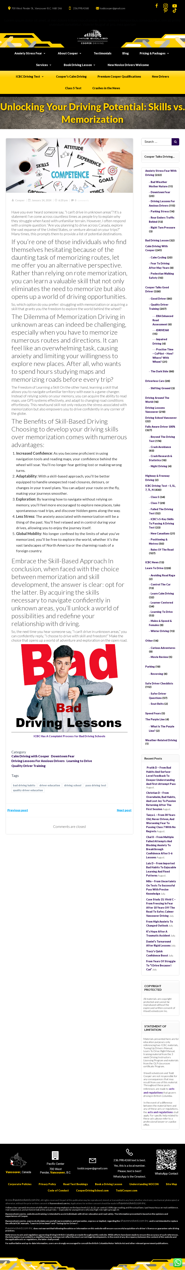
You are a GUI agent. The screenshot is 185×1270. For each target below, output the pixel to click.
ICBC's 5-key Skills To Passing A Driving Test (161, 523)
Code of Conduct (58, 1190)
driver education (49, 785)
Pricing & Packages (152, 53)
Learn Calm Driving (162, 593)
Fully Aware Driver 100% (160, 426)
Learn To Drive (154, 568)
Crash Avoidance (161, 446)
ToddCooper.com (126, 1190)
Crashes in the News (106, 88)
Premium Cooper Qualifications (119, 76)
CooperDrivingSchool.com (92, 1190)
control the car (161, 584)
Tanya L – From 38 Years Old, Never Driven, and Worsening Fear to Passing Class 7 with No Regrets (161, 823)
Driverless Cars (154, 380)
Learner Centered (162, 602)
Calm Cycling (158, 257)
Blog (125, 53)
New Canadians (160, 533)
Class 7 (155, 503)
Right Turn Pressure (163, 227)
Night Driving (159, 466)
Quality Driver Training (28, 766)
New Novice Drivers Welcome (128, 65)
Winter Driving (160, 631)
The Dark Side (159, 371)
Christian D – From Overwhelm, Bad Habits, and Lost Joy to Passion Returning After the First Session (161, 801)
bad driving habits (24, 785)
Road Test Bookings (75, 1184)
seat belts (157, 703)
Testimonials (102, 53)
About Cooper (68, 53)
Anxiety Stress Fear (28, 53)
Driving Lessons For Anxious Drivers (38, 761)
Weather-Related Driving (161, 740)
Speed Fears (153, 713)
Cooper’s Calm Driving (71, 76)
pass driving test (95, 785)
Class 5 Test (73, 88)
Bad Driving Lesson (157, 240)
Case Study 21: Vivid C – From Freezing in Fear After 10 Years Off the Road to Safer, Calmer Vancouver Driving (161, 907)
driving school (72, 785)
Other (149, 640)
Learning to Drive (79, 761)
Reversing (157, 673)
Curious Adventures (163, 647)
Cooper (20, 200)
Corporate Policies (19, 1184)
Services (42, 65)
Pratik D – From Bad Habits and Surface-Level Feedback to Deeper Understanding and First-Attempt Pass (161, 775)
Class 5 (155, 497)
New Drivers (160, 76)
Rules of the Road (162, 549)
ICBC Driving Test (28, 76)
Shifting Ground (161, 388)
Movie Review (159, 656)
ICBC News (152, 562)
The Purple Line (155, 719)
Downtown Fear (62, 756)
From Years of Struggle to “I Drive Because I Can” (161, 965)
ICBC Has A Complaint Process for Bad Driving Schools (69, 736)
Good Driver (158, 298)
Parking (150, 666)
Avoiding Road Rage (163, 575)
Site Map (171, 1184)
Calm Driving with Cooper (30, 756)
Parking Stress (160, 211)
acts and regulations (160, 1112)
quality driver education (28, 790)
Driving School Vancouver (161, 417)
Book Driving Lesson (78, 65)
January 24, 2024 (41, 200)
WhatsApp (161, 1173)
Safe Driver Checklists (159, 683)
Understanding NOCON (144, 1184)
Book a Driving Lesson (108, 1184)
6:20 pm (63, 200)
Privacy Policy (47, 1184)
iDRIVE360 (162, 330)
